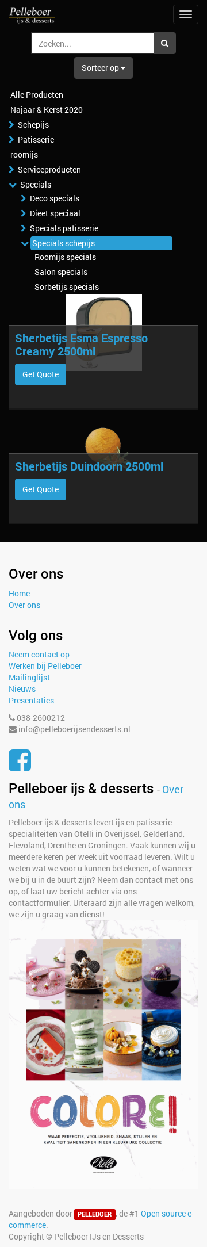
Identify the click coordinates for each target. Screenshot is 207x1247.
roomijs (24, 154)
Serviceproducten (49, 169)
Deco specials (54, 198)
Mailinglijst (29, 677)
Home (19, 593)
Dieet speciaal (55, 213)
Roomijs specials (65, 256)
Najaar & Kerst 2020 (46, 109)
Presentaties (31, 700)
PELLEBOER (95, 1214)
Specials (35, 184)
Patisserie (36, 139)
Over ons (24, 604)
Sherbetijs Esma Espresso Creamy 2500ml (81, 344)
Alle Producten (36, 94)
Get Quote (40, 374)
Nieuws (22, 688)
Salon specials (60, 271)
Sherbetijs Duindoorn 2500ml (89, 465)
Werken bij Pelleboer (45, 665)
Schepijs (33, 124)
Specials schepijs (63, 243)
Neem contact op (39, 654)
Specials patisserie (64, 228)
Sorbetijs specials (66, 286)
